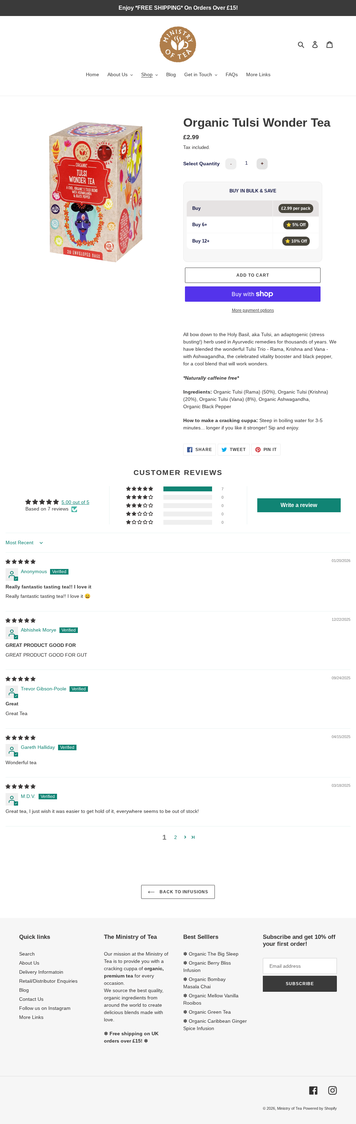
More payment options (253, 310)
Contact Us (31, 999)
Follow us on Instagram (45, 1008)
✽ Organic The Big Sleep (210, 954)
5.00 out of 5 (75, 502)
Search (27, 954)
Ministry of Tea (289, 1108)
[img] (20, 561)
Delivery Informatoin (41, 972)
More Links (31, 1017)
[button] (140, 488)
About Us (29, 963)
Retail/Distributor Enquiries (48, 981)
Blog (24, 990)
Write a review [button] (299, 505)
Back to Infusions (183, 891)
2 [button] (175, 837)
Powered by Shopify (320, 1108)
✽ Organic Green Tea (207, 1012)
